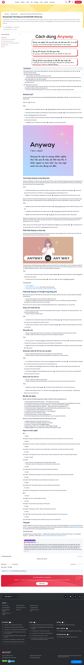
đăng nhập (8, 571)
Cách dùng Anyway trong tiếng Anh (8, 39)
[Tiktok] (75, 597)
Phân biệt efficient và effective (32, 287)
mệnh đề (33, 221)
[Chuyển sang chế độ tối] (72, 2)
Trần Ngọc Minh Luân (31, 542)
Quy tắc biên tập (7, 29)
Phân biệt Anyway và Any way (7, 41)
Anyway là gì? (4, 37)
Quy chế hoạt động (34, 607)
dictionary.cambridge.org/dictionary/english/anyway (53, 535)
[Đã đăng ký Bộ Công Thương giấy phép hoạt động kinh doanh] (11, 661)
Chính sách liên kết (6, 607)
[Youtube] (70, 597)
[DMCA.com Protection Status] (4, 661)
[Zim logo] (3, 2)
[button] (66, 2)
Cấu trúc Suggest (29, 285)
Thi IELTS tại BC (5, 605)
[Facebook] (66, 597)
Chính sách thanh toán (20, 607)
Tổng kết (3, 46)
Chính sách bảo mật (20, 605)
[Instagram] (80, 597)
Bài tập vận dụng (4, 44)
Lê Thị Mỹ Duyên (8, 27)
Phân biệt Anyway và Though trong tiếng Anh (10, 43)
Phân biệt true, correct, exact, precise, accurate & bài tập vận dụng (40, 288)
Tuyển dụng (18, 609)
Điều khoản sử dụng (34, 605)
